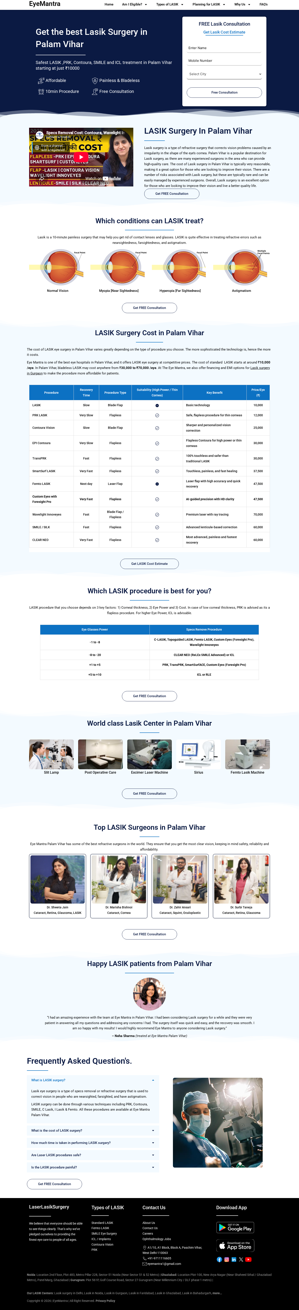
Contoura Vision (102, 1244)
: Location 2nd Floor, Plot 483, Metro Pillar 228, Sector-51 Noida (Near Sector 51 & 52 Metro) (93, 1274)
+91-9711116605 (159, 1258)
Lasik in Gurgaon (115, 1293)
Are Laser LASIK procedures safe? (56, 1155)
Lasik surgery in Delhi (68, 1293)
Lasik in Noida (93, 1293)
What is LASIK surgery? (48, 1080)
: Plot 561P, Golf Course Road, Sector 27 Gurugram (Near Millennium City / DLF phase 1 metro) (141, 1280)
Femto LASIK (100, 1228)
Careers (147, 1233)
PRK (94, 1250)
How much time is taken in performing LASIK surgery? (71, 1143)
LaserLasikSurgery (49, 1207)
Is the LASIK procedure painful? (54, 1167)
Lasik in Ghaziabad (168, 1293)
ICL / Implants (101, 1239)
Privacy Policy (105, 1301)
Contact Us (150, 1228)
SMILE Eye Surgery (104, 1233)
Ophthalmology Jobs (156, 1239)
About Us (148, 1223)
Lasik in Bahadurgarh (196, 1293)
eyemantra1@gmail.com (164, 1264)
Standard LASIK (102, 1223)
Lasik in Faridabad (141, 1293)
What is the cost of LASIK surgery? (56, 1131)
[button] (93, 1080)
